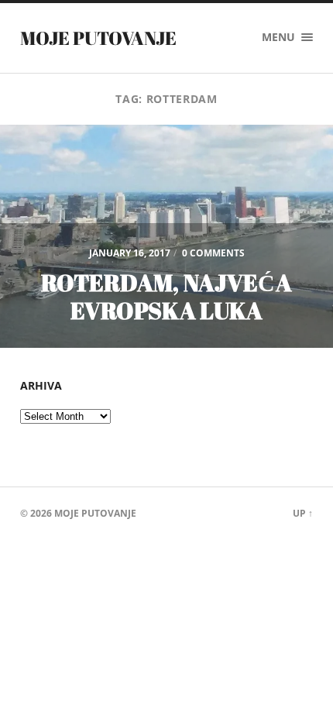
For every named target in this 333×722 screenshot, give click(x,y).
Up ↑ (303, 513)
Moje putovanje (98, 38)
